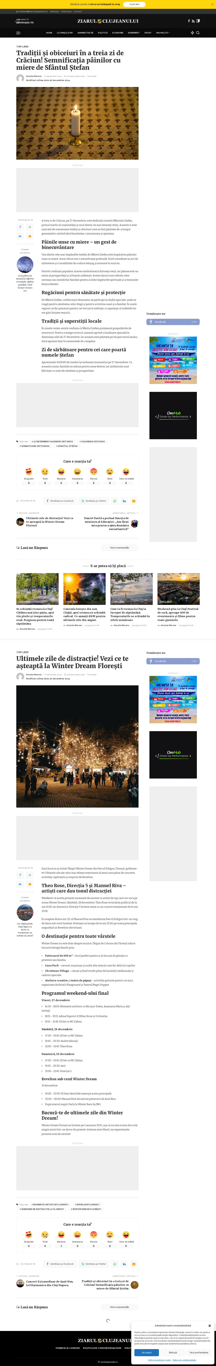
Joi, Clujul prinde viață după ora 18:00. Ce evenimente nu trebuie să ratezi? (25, 930)
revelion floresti (88, 1204)
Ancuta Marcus (34, 76)
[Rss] (193, 21)
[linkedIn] (124, 501)
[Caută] (198, 33)
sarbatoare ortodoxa (35, 446)
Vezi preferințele (199, 1352)
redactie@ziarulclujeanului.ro (33, 11)
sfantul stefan (67, 446)
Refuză (173, 1352)
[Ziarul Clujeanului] (108, 21)
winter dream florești (87, 1209)
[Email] (30, 236)
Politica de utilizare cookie (159, 1360)
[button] (209, 1325)
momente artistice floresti (50, 1204)
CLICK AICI (134, 4)
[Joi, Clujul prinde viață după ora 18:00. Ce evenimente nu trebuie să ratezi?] (25, 912)
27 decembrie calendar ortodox (53, 441)
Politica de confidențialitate (184, 1360)
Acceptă (146, 1352)
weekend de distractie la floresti (42, 1209)
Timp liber (22, 46)
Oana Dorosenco (35, 1354)
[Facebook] (189, 21)
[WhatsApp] (30, 227)
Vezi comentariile (119, 547)
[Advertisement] (77, 190)
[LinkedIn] (20, 236)
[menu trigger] (20, 33)
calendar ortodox (93, 441)
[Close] (212, 4)
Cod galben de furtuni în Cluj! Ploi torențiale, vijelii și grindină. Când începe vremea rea (25, 283)
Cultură (21, 1332)
